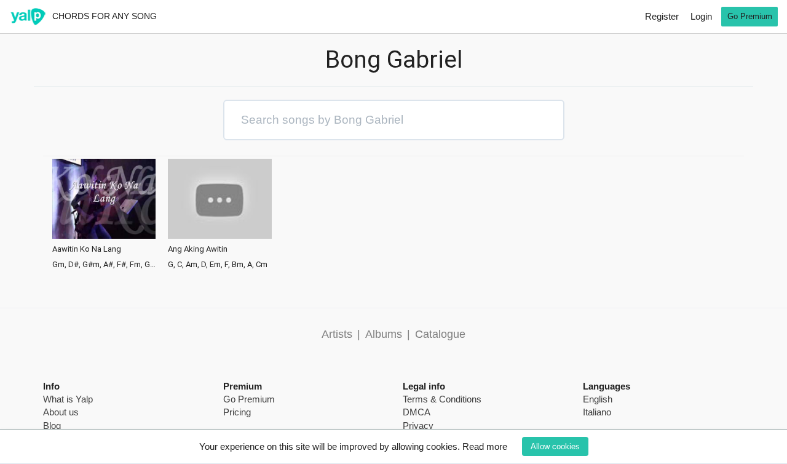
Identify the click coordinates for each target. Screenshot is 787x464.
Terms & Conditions (442, 399)
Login (701, 16)
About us (61, 412)
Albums (383, 334)
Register (662, 16)
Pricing (237, 412)
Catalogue (440, 334)
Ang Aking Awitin (197, 249)
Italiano (597, 412)
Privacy (418, 425)
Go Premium (749, 16)
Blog (52, 425)
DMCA (416, 412)
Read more (484, 446)
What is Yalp (68, 399)
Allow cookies (555, 446)
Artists (337, 334)
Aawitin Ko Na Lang (86, 249)
